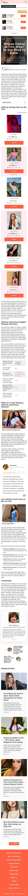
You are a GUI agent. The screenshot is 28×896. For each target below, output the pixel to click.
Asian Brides (14, 867)
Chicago (17, 374)
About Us (14, 877)
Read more (6, 712)
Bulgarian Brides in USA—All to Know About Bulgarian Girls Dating (14, 740)
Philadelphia (18, 372)
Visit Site (14, 142)
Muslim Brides (14, 870)
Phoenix (22, 374)
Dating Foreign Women (14, 860)
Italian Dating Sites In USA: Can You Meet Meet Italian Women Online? (13, 782)
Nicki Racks (13, 465)
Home (3, 38)
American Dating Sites (14, 853)
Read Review (14, 174)
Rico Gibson (6, 67)
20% (16, 388)
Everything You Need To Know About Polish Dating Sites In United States (13, 696)
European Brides (14, 863)
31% (16, 395)
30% (16, 380)
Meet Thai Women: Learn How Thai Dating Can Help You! (14, 824)
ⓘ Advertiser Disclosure (22, 112)
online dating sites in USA (12, 312)
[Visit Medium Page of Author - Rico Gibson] (12, 640)
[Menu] (26, 2)
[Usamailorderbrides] (4, 1)
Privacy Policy (14, 884)
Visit (23, 15)
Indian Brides (14, 874)
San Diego (18, 376)
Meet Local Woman (14, 856)
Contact (14, 881)
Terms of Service (14, 888)
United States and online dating (11, 539)
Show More (14, 33)
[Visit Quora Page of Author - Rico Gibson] (15, 640)
